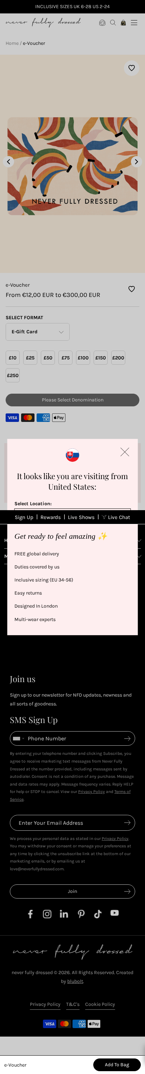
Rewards (50, 517)
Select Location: (33, 504)
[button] (124, 452)
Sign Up (24, 517)
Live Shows (81, 517)
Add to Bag (117, 1065)
